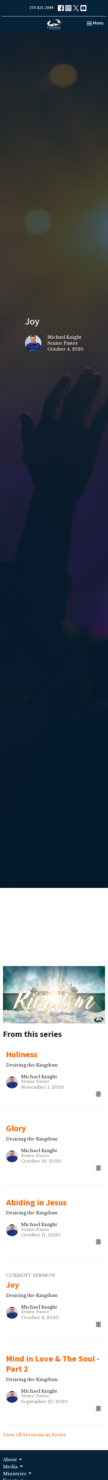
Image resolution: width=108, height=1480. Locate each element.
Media (10, 1467)
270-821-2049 (41, 7)
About (10, 1459)
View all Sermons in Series (34, 1435)
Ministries (14, 1473)
